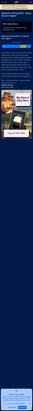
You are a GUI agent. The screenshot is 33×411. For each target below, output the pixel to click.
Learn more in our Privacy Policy (16, 403)
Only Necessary (12, 407)
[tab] (16, 24)
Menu (5, 2)
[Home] (16, 2)
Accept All (22, 407)
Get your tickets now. (21, 8)
